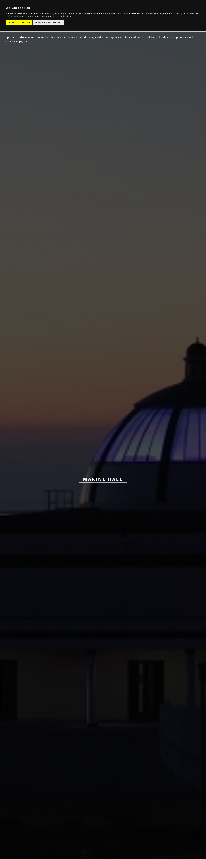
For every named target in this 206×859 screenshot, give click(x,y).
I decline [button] (25, 23)
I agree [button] (12, 23)
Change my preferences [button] (48, 23)
